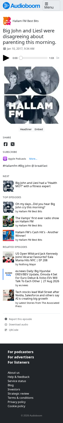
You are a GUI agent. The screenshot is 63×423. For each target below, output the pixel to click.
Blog (11, 385)
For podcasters (20, 351)
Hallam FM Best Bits (26, 21)
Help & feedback (19, 377)
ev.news (23, 285)
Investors (14, 389)
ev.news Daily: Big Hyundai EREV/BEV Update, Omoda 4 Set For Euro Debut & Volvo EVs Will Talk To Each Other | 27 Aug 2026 (37, 276)
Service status (17, 381)
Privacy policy (17, 402)
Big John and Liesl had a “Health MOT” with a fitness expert (36, 184)
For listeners (18, 362)
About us (14, 373)
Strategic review (18, 393)
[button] (51, 6)
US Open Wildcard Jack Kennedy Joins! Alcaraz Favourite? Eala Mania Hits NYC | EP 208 (36, 257)
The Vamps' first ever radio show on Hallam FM (37, 219)
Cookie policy (16, 406)
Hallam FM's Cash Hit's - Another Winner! (36, 233)
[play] (6, 58)
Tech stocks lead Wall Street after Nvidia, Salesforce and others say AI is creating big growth (37, 295)
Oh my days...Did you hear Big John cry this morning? (35, 205)
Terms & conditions (20, 398)
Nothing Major (27, 264)
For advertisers (21, 357)
